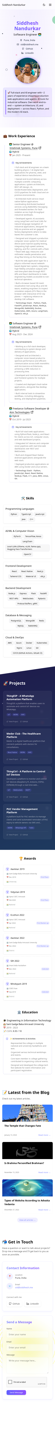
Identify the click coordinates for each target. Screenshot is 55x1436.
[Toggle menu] (50, 4)
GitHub (29, 48)
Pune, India (29, 40)
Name (9, 1328)
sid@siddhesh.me (29, 44)
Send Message (16, 1392)
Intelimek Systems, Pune (24, 148)
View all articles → (27, 1220)
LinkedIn (29, 53)
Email (9, 1341)
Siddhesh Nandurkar (13, 4)
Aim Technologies (20, 412)
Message (11, 1355)
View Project (13, 722)
